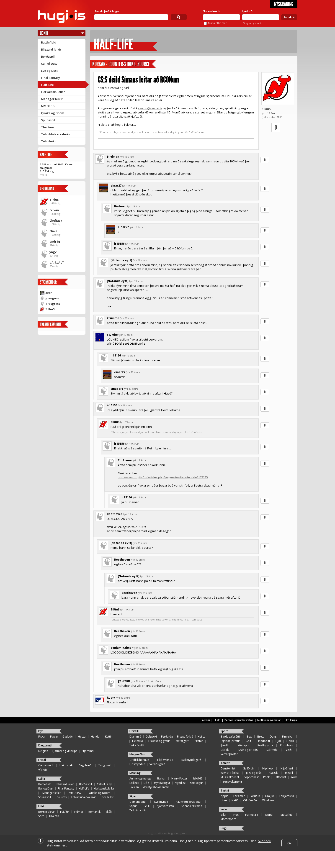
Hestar (82, 736)
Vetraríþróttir (229, 754)
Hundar (96, 736)
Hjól (278, 741)
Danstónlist (228, 768)
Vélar (224, 809)
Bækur (161, 778)
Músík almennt (230, 777)
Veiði (289, 750)
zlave (53, 231)
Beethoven (115, 514)
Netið (235, 800)
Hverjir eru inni (50, 324)
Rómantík (94, 812)
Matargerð (182, 741)
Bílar (224, 815)
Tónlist (225, 763)
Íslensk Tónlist (230, 773)
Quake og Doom (52, 113)
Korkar (98, 64)
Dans (273, 736)
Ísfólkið (198, 778)
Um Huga (291, 720)
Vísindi (42, 770)
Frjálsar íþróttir (230, 741)
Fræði (42, 760)
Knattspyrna (265, 745)
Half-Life (47, 85)
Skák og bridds (248, 750)
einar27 (116, 185)
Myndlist (180, 783)
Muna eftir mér (217, 23)
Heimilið (137, 741)
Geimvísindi (45, 765)
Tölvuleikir (49, 141)
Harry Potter (179, 778)
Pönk (266, 777)
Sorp (41, 816)
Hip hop (267, 768)
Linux (224, 800)
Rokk (294, 777)
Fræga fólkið (185, 736)
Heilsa (202, 736)
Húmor (78, 812)
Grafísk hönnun (139, 760)
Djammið (135, 736)
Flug (236, 815)
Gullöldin (249, 768)
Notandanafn (211, 11)
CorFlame (125, 460)
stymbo (112, 335)
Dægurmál (45, 745)
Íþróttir (225, 745)
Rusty (111, 698)
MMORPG (48, 106)
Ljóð (146, 783)
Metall (289, 773)
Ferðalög (167, 736)
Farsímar (239, 796)
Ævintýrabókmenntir (156, 787)
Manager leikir (52, 99)
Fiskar (42, 736)
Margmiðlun (137, 754)
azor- (49, 293)
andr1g (54, 241)
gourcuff (124, 681)
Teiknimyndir (137, 810)
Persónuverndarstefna (238, 720)
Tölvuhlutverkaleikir (56, 134)
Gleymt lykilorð (252, 23)
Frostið (205, 720)
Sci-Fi (147, 806)
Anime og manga (140, 778)
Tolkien (134, 787)
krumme (113, 318)
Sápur (133, 806)
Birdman (113, 157)
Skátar (199, 741)
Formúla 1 (251, 815)
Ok (289, 843)
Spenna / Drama (191, 806)
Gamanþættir (138, 802)
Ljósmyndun (137, 764)
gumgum (52, 298)
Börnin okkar (46, 812)
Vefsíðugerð (157, 764)
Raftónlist (280, 777)
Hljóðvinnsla (165, 760)
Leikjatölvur (286, 796)
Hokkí (290, 741)
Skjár (132, 796)
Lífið (41, 806)
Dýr (40, 731)
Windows (268, 800)
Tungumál (104, 765)
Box (249, 736)
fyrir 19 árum (127, 156)
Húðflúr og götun (159, 741)
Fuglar (54, 736)
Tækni (225, 790)
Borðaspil (48, 56)
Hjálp (217, 720)
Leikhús (134, 783)
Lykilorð (247, 11)
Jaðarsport (244, 745)
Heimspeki (66, 765)
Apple (224, 796)
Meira (43, 174)
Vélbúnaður (250, 800)
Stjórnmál (88, 751)
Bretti (260, 736)
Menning (135, 773)
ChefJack (55, 220)
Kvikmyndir (161, 802)
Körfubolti (286, 745)
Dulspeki (151, 736)
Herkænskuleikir (53, 92)
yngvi (53, 252)
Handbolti (263, 741)
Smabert (117, 389)
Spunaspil (48, 120)
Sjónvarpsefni (166, 806)
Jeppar (269, 815)
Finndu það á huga (107, 11)
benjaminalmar (122, 648)
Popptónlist (251, 777)
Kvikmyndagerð (191, 760)
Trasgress (52, 304)
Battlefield (48, 42)
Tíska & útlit (136, 745)
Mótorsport (228, 819)
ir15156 (119, 244)
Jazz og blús (253, 773)
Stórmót (271, 750)
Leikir (44, 33)
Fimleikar (288, 736)
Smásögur (196, 783)
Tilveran (54, 816)
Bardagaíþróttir (231, 736)
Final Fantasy (50, 78)
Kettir (108, 736)
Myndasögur (162, 783)
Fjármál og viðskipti (64, 751)
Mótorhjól (287, 815)
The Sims (47, 127)
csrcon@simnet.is (150, 108)
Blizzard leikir (51, 49)
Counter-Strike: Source (129, 64)
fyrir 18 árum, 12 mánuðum (146, 681)
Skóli (109, 812)
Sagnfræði (85, 765)
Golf (248, 741)
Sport (224, 731)
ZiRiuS (54, 199)
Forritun (255, 796)
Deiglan (43, 751)
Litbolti (225, 750)
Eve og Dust (49, 71)
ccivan (54, 210)
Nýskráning (283, 4)
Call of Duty (49, 64)
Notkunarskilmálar (269, 720)
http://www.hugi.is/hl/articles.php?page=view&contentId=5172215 (163, 477)
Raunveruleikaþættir (189, 802)
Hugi (224, 828)
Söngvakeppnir (232, 782)
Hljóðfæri (287, 768)
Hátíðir (64, 812)
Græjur (269, 796)
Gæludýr (68, 736)
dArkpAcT (56, 262)
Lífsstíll (134, 731)
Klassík (273, 773)
